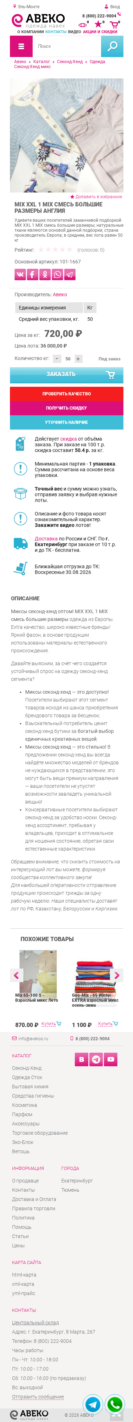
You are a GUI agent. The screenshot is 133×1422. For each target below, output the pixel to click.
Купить (48, 1023)
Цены (18, 1245)
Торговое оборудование (40, 1133)
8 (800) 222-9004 (99, 16)
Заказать (61, 374)
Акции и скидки (100, 32)
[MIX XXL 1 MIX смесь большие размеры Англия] (66, 135)
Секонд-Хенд (70, 61)
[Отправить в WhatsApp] (57, 274)
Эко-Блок (22, 1142)
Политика (23, 1218)
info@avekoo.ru (33, 1038)
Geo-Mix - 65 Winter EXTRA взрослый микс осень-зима (95, 1000)
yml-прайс (23, 1293)
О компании (30, 32)
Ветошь (21, 1151)
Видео (74, 32)
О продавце (25, 1181)
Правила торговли (33, 1208)
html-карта (24, 1275)
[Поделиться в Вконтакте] (20, 274)
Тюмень (70, 1190)
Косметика (24, 1105)
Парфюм (22, 1114)
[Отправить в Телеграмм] (70, 274)
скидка (68, 439)
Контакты (56, 32)
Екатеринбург (77, 1181)
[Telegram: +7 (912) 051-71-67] (93, 1404)
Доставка (46, 538)
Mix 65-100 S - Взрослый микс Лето (36, 998)
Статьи (20, 1236)
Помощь (22, 1227)
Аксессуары (26, 1123)
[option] (66, 135)
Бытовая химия (30, 1086)
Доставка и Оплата (34, 1199)
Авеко (20, 61)
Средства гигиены (33, 1096)
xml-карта (23, 1284)
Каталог (41, 61)
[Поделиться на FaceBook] (32, 274)
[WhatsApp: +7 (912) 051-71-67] (115, 1404)
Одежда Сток (27, 1077)
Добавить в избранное (99, 196)
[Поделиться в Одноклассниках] (45, 274)
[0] (82, 24)
